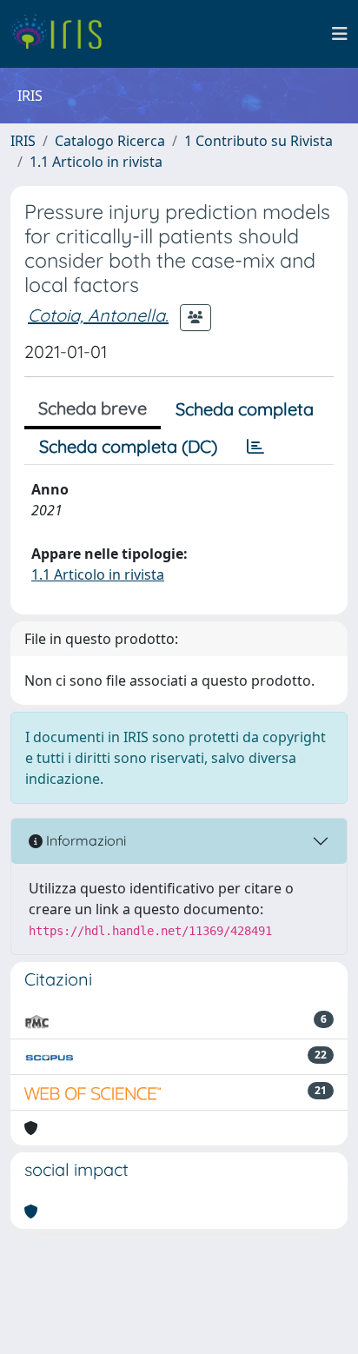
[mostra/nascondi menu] (340, 34)
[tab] (255, 446)
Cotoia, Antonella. (98, 315)
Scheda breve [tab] (92, 408)
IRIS (23, 140)
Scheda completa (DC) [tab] (128, 446)
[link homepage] (63, 33)
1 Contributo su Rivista (258, 140)
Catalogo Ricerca (110, 140)
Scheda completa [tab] (245, 409)
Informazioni (84, 840)
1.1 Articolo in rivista (96, 161)
